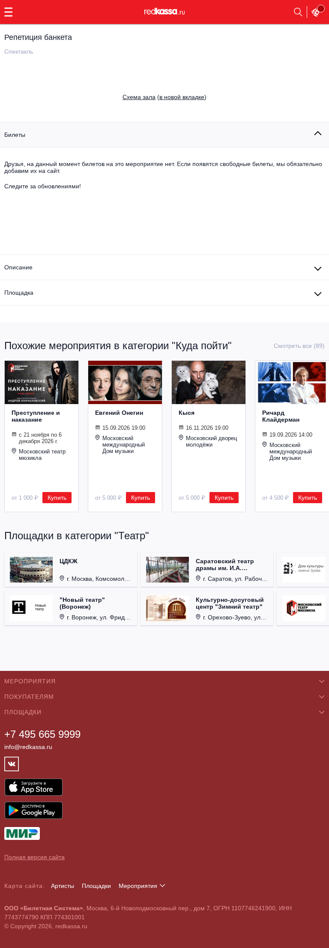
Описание (18, 267)
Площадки (96, 885)
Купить (57, 497)
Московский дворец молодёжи (211, 441)
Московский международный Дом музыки (123, 444)
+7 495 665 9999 (42, 734)
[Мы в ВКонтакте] (11, 764)
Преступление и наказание (36, 416)
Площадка (18, 292)
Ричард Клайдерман (280, 416)
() (164, 97)
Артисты (62, 885)
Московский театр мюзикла (42, 454)
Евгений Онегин (119, 412)
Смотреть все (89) (299, 345)
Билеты (14, 134)
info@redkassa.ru (28, 746)
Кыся (186, 412)
